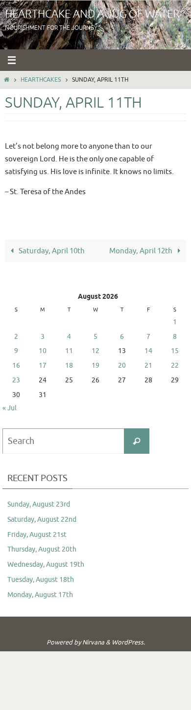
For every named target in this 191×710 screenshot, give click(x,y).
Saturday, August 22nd (41, 519)
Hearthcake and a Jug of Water (92, 14)
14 (148, 351)
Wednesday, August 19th (45, 564)
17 (43, 365)
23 (16, 380)
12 (95, 351)
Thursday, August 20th (41, 549)
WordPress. (128, 642)
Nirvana (93, 642)
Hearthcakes (41, 80)
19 (95, 365)
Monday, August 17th (40, 595)
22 (175, 365)
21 (148, 365)
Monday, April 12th (141, 251)
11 (69, 351)
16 (16, 365)
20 (122, 365)
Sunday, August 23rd (38, 504)
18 (69, 365)
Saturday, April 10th (51, 251)
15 (175, 351)
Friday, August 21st (37, 535)
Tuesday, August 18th (40, 580)
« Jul (9, 408)
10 (43, 351)
